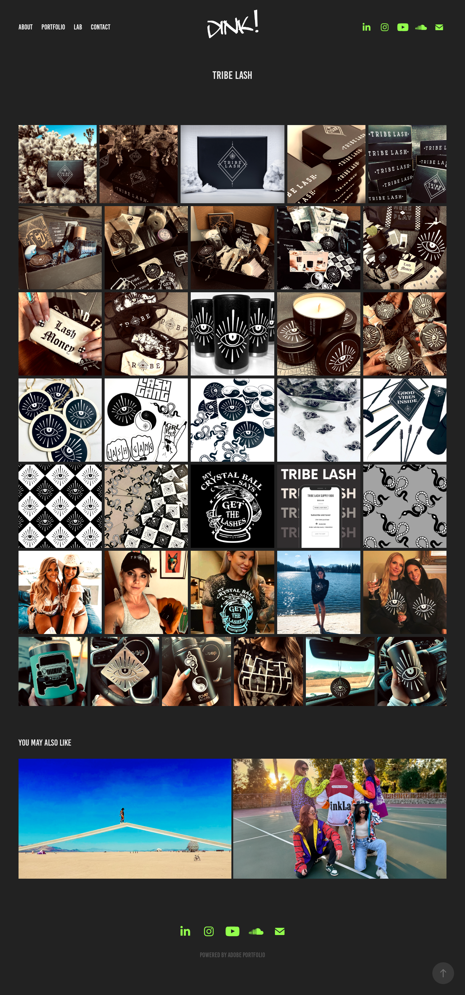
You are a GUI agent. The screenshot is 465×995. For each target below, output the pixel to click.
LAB (78, 27)
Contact (100, 27)
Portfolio (53, 27)
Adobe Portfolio (246, 955)
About (26, 27)
